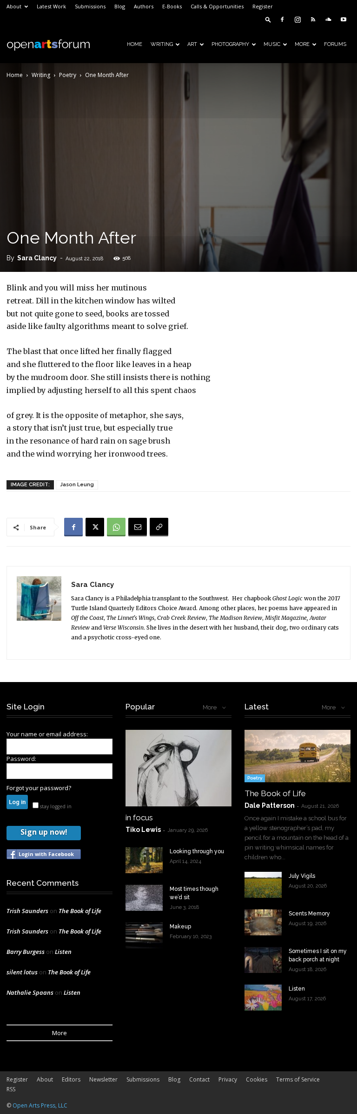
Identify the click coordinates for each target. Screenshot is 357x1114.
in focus (139, 817)
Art (192, 44)
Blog (119, 6)
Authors (143, 6)
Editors (71, 1079)
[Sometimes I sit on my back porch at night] (263, 960)
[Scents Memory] (263, 922)
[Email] (137, 527)
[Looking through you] (144, 860)
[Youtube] (343, 19)
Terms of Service (298, 1079)
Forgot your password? (39, 788)
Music (272, 44)
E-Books (172, 6)
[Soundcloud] (328, 19)
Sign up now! (43, 832)
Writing (162, 44)
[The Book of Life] (297, 756)
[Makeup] (144, 935)
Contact (199, 1079)
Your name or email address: (47, 734)
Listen (63, 951)
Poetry (67, 75)
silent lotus (22, 972)
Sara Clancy (37, 258)
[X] (95, 527)
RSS (11, 1089)
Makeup (180, 926)
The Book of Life (80, 911)
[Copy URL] (159, 527)
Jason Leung (77, 485)
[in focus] (178, 768)
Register (262, 6)
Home (134, 44)
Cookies (256, 1079)
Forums (335, 44)
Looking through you (197, 851)
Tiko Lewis (143, 829)
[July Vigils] (263, 885)
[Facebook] (282, 19)
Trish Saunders (27, 911)
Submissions (90, 6)
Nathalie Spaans (30, 992)
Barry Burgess (26, 951)
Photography (230, 44)
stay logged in (55, 806)
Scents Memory (309, 913)
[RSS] (313, 19)
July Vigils (302, 876)
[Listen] (263, 998)
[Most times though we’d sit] (144, 898)
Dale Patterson (270, 805)
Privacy (227, 1079)
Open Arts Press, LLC (40, 1105)
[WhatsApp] (116, 527)
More (302, 44)
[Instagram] (297, 19)
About (14, 6)
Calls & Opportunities (217, 6)
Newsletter (103, 1079)
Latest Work (51, 6)
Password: (21, 758)
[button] (268, 19)
